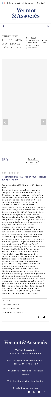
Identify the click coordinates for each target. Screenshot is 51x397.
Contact (41, 3)
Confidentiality (21, 381)
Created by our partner (25, 388)
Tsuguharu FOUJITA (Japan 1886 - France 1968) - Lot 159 (36, 42)
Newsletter (30, 3)
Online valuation (15, 3)
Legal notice (37, 381)
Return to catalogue (13, 313)
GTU (9, 381)
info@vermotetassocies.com (28, 360)
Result (33, 38)
